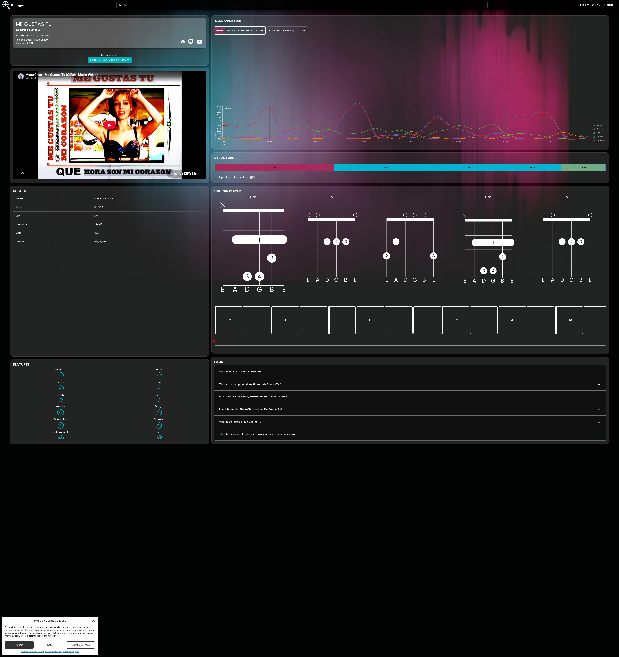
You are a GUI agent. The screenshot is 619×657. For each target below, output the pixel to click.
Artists (584, 5)
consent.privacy (53, 651)
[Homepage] (183, 41)
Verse (274, 167)
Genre (219, 30)
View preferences (80, 644)
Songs (595, 5)
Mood (231, 30)
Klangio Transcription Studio (109, 59)
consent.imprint (71, 651)
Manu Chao (28, 30)
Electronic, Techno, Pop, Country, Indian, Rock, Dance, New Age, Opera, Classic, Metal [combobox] (288, 30)
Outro (583, 167)
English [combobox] (608, 5)
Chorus (385, 167)
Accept (19, 644)
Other (260, 30)
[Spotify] (191, 41)
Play (410, 348)
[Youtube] (199, 41)
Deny (50, 644)
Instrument (245, 30)
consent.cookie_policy (32, 651)
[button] (93, 620)
